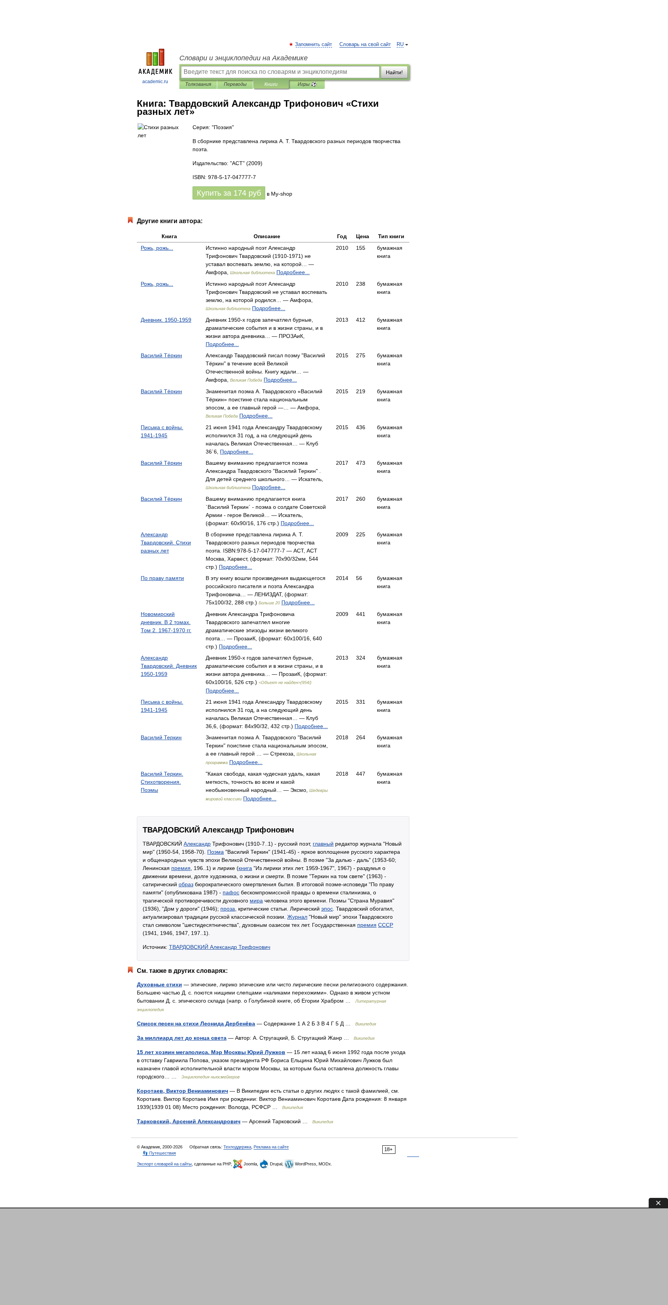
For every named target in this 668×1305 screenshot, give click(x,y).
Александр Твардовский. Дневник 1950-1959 (169, 666)
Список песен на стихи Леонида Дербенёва (196, 1023)
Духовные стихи (159, 984)
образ (186, 884)
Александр (197, 844)
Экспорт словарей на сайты (164, 1164)
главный (323, 844)
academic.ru (155, 81)
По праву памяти (162, 578)
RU (400, 44)
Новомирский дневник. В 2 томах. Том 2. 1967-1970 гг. (166, 622)
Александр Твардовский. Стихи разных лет (166, 542)
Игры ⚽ (307, 84)
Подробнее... (293, 272)
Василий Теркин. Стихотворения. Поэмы (162, 782)
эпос (327, 909)
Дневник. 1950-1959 (166, 320)
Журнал (297, 917)
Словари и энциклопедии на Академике (243, 58)
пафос (231, 892)
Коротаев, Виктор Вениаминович (182, 1091)
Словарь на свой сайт (365, 44)
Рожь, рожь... (157, 248)
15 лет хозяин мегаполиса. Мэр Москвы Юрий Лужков (211, 1052)
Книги (271, 84)
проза (227, 909)
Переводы (235, 84)
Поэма (215, 852)
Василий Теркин (161, 737)
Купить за (229, 193)
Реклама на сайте (271, 1147)
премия (181, 868)
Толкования (198, 84)
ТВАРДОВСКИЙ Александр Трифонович (219, 947)
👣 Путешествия (159, 1153)
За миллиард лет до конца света (182, 1038)
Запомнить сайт (314, 44)
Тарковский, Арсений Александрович (188, 1121)
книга (245, 868)
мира (256, 900)
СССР (385, 925)
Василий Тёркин (161, 355)
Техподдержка (237, 1147)
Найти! (394, 72)
